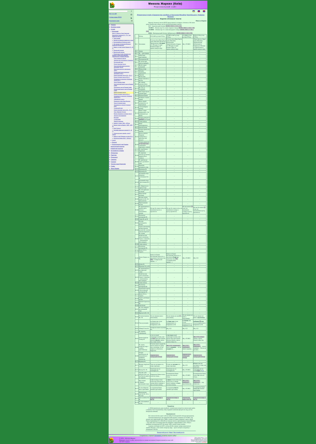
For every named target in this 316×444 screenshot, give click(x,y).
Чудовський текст (118, 108)
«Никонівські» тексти (119, 99)
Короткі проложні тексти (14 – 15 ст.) (123, 75)
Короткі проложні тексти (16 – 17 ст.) (123, 110)
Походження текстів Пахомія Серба (123, 87)
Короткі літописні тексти (120, 92)
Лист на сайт (113, 13)
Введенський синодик (119, 52)
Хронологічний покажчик (117, 146)
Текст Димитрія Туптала (120, 112)
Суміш (113, 166)
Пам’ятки (114, 155)
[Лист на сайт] (131, 14)
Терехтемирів (117, 38)
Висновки (116, 117)
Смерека (113, 159)
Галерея (113, 162)
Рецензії (114, 142)
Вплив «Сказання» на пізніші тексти (123, 113)
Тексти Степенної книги (119, 103)
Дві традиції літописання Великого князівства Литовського (121, 44)
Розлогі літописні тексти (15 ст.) (122, 77)
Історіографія (117, 119)
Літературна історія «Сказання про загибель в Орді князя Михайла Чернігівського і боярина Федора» (121, 55)
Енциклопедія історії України (120, 144)
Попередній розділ (162, 432)
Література (114, 153)
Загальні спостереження (120, 115)
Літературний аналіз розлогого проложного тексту (121, 73)
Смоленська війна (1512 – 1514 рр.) (122, 138)
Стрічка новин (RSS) (115, 17)
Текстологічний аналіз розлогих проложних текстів (122, 66)
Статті (114, 140)
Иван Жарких (115, 168)
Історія (113, 29)
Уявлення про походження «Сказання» (123, 60)
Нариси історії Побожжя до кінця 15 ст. (123, 136)
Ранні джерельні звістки (120, 58)
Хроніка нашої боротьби (118, 164)
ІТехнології (114, 157)
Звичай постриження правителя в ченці (123, 40)
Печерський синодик (119, 50)
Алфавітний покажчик (117, 148)
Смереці (128, 441)
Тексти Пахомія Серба (119, 82)
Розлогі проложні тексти (120, 64)
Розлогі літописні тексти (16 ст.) (122, 94)
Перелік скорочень (118, 121)
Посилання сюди (114, 20)
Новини (113, 25)
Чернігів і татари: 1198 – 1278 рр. (122, 123)
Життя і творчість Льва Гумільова (120, 33)
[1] (203, 370)
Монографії (115, 31)
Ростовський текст (118, 62)
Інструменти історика (117, 150)
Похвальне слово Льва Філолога (122, 101)
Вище (171, 432)
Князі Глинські (117, 128)
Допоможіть (158, 435)
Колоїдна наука (115, 27)
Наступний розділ (179, 432)
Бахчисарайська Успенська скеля (122, 42)
